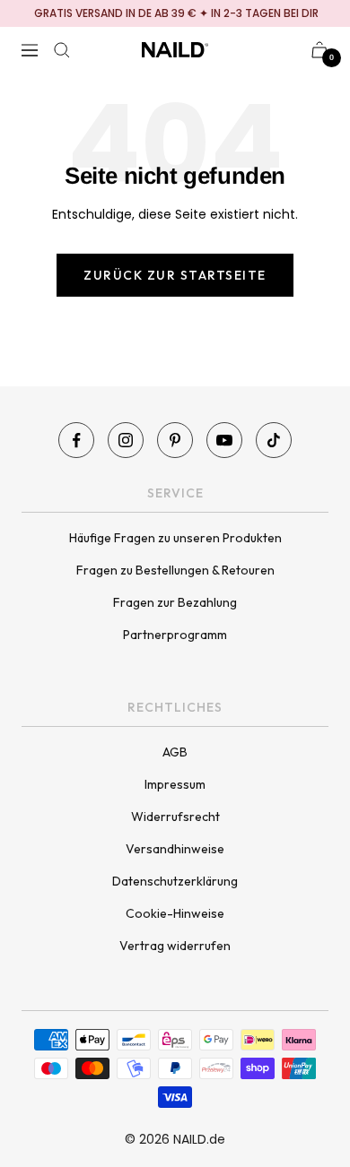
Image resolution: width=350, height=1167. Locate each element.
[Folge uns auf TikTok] (274, 440)
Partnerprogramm (175, 635)
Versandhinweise (175, 849)
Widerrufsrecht (175, 816)
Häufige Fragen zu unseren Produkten (175, 538)
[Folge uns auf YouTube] (224, 440)
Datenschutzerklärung (175, 881)
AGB (175, 752)
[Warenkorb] (319, 49)
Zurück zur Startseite (175, 275)
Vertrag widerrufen (175, 946)
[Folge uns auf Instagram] (126, 440)
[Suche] (62, 50)
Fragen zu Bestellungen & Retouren (175, 570)
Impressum (175, 784)
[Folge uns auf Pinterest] (175, 440)
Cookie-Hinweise (175, 913)
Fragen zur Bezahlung (175, 602)
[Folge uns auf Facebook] (76, 440)
